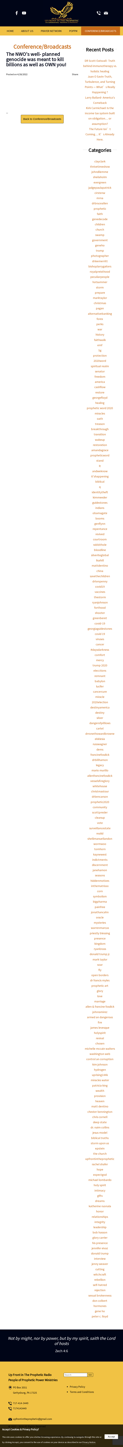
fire (100, 1022)
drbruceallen (100, 203)
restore (99, 392)
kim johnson (100, 1064)
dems (99, 749)
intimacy (99, 1190)
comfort (100, 655)
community (100, 807)
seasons (100, 875)
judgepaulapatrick (99, 187)
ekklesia (100, 739)
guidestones (99, 502)
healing (99, 403)
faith (100, 214)
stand (100, 460)
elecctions (99, 670)
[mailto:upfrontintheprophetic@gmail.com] (106, 14)
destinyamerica (100, 707)
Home (10, 31)
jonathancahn (100, 912)
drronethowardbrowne (99, 733)
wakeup (100, 439)
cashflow (99, 387)
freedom (99, 376)
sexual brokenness (99, 1295)
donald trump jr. (100, 954)
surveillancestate (100, 828)
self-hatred (100, 1285)
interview (100, 1258)
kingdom (99, 943)
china (99, 571)
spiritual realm (100, 366)
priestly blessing (100, 933)
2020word (100, 361)
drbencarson (100, 796)
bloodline (100, 550)
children (100, 224)
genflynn (99, 523)
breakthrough (100, 429)
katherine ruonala (100, 1206)
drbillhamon (100, 760)
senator (100, 371)
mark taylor (100, 959)
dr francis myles (100, 980)
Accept (111, 1436)
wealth (100, 1090)
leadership (99, 1227)
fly (99, 970)
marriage (99, 1001)
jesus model (100, 1132)
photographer (100, 256)
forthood (100, 607)
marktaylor (100, 298)
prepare (100, 292)
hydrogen (100, 1069)
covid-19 (99, 623)
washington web (100, 1054)
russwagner (100, 744)
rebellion (99, 1279)
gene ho (100, 1311)
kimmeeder (100, 497)
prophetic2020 (100, 802)
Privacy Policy (77, 1386)
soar (100, 964)
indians (99, 508)
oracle (100, 917)
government (100, 240)
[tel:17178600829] (99, 14)
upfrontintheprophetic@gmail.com (32, 1419)
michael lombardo (99, 1180)
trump (100, 250)
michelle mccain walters (100, 1048)
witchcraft (99, 1274)
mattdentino (100, 565)
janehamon (100, 870)
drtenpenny (99, 581)
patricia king (100, 1085)
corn (100, 891)
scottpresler (100, 812)
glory (100, 991)
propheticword (99, 455)
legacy (100, 765)
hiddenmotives (99, 880)
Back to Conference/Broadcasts (42, 119)
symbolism (100, 896)
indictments (99, 859)
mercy (100, 660)
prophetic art (99, 985)
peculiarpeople (99, 277)
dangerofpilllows (99, 723)
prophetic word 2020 (100, 408)
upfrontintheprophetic (99, 1159)
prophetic (100, 208)
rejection (99, 1290)
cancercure (100, 691)
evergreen (100, 182)
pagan (100, 308)
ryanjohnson (100, 602)
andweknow (100, 471)
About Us (27, 31)
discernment (100, 865)
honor (100, 1211)
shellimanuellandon (99, 838)
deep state (100, 1122)
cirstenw (99, 193)
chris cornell (99, 1117)
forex (100, 319)
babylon (100, 681)
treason (100, 424)
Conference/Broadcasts (100, 31)
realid (99, 833)
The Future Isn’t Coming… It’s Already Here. (100, 134)
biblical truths (100, 1138)
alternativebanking (100, 313)
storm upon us (100, 1143)
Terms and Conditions (82, 1392)
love (99, 996)
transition (100, 434)
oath (100, 418)
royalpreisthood (100, 271)
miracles (100, 413)
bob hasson (100, 1232)
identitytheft (100, 492)
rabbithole (99, 544)
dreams (100, 1201)
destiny (99, 712)
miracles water (100, 1080)
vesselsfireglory (100, 781)
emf (99, 345)
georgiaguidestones (100, 628)
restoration (100, 445)
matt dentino (99, 1106)
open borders (99, 975)
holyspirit (100, 1033)
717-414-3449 (20, 1403)
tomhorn (100, 849)
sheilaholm (100, 177)
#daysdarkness (100, 649)
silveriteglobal (100, 555)
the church (100, 1153)
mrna (99, 198)
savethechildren (100, 576)
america (100, 382)
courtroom (100, 539)
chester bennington (99, 1112)
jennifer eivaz (100, 1248)
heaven (99, 1101)
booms (99, 518)
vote (100, 823)
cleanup (100, 817)
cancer (100, 644)
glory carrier (99, 1237)
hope (100, 1169)
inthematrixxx (100, 886)
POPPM (73, 31)
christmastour (100, 791)
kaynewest (100, 854)
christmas (100, 303)
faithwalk (100, 340)
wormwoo (99, 844)
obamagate (100, 513)
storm (100, 287)
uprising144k (100, 1075)
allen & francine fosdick (100, 1006)
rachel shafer (100, 1164)
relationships (100, 1217)
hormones (99, 1306)
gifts (100, 1195)
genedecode (100, 219)
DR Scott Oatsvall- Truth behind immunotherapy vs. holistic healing (100, 66)
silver (100, 718)
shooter (100, 613)
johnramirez (99, 1012)
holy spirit (100, 1185)
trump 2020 (100, 665)
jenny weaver (100, 1264)
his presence (100, 1243)
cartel (100, 728)
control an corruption (99, 1059)
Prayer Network (51, 31)
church (100, 229)
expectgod (100, 1174)
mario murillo (100, 770)
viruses (100, 639)
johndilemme (100, 172)
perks (99, 324)
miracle (99, 697)
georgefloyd (99, 397)
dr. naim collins (100, 1127)
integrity (99, 1222)
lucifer (100, 686)
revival (100, 1038)
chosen (99, 1043)
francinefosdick (99, 754)
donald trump (100, 1253)
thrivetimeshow (100, 166)
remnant (99, 676)
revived (99, 534)
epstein (100, 1148)
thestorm (100, 597)
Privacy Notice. (89, 1442)
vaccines (100, 592)
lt (100, 466)
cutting (99, 1269)
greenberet (100, 618)
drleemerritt (100, 261)
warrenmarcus (100, 928)
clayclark (99, 161)
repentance (100, 529)
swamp (99, 235)
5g (99, 350)
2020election (100, 702)
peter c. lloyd (100, 1316)
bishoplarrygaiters (99, 266)
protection (100, 355)
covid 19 (100, 634)
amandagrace (99, 450)
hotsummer (99, 282)
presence (100, 938)
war (100, 329)
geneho (100, 245)
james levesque (99, 1027)
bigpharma (100, 901)
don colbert (99, 1300)
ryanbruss (100, 949)
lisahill (100, 560)
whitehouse (100, 786)
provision (100, 1096)
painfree (100, 907)
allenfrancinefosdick (99, 775)
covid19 (100, 586)
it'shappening (100, 476)
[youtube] (24, 14)
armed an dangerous (100, 1017)
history (100, 334)
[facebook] (17, 14)
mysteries (100, 922)
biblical (99, 481)
